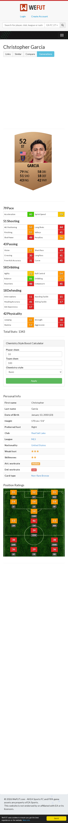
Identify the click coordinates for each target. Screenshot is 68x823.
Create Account (39, 16)
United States (38, 445)
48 (30, 237)
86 (30, 278)
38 (61, 319)
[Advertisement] (34, 93)
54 (61, 273)
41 (61, 232)
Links (8, 54)
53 (30, 324)
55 (30, 232)
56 (61, 237)
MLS (33, 439)
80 (30, 214)
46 (34, 520)
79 (61, 214)
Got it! (56, 818)
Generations (45, 54)
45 (61, 260)
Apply (34, 380)
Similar (18, 54)
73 (30, 273)
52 (34, 492)
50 (30, 227)
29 (34, 549)
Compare (30, 54)
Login (23, 16)
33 (61, 324)
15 (61, 296)
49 (61, 250)
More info (26, 820)
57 (61, 278)
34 (34, 530)
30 (30, 255)
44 (61, 227)
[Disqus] (34, 680)
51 (30, 250)
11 (30, 296)
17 (61, 301)
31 (30, 260)
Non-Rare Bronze (40, 475)
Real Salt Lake (38, 433)
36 (13, 549)
